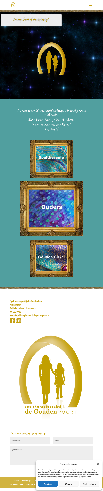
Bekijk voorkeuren (89, 484)
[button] (98, 464)
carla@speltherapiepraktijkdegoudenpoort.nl (29, 315)
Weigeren (68, 484)
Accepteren (48, 484)
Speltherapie (26, 480)
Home (16, 480)
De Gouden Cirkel (16, 484)
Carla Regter (31, 484)
